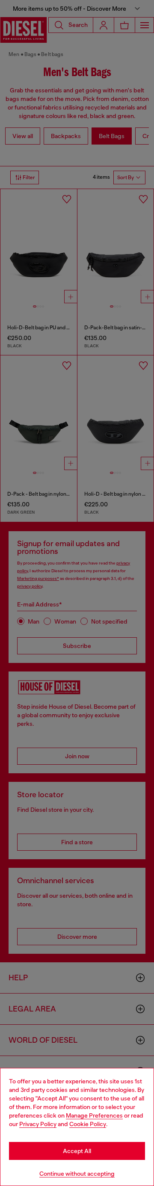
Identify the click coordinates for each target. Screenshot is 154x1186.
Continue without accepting (77, 1173)
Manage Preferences (94, 1115)
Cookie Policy (87, 1124)
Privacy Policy (37, 1124)
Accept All (77, 1151)
